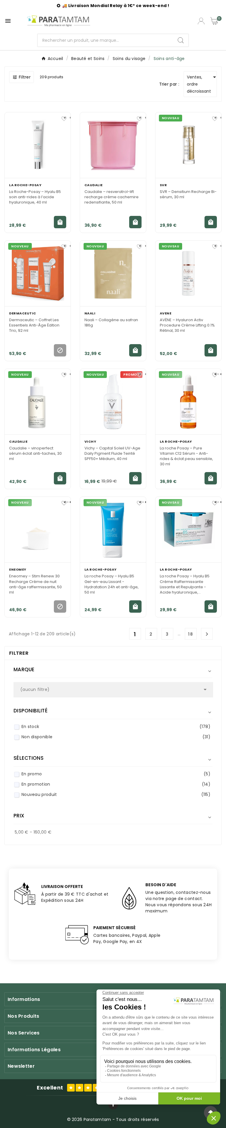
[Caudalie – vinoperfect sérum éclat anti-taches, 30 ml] (37, 401)
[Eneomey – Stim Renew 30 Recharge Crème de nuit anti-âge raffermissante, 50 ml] (37, 529)
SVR (163, 185)
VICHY (90, 441)
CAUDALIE (93, 185)
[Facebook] (113, 1104)
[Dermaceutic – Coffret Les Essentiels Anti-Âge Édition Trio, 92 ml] (37, 273)
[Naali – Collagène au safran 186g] (113, 273)
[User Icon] (201, 21)
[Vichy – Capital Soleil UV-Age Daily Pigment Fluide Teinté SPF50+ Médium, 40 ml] (113, 401)
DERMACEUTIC (22, 313)
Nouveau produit (115, 794)
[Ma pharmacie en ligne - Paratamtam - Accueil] (58, 21)
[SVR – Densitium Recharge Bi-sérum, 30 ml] (188, 145)
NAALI (90, 313)
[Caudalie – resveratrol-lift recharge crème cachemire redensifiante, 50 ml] (113, 145)
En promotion (115, 784)
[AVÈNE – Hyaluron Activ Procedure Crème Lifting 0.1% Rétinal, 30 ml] (188, 273)
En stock (115, 726)
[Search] (181, 40)
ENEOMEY (17, 569)
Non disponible (115, 737)
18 (190, 634)
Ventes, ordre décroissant (202, 84)
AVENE (166, 313)
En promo (115, 774)
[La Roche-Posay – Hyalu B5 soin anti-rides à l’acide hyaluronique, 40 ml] (37, 145)
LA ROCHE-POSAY (25, 185)
